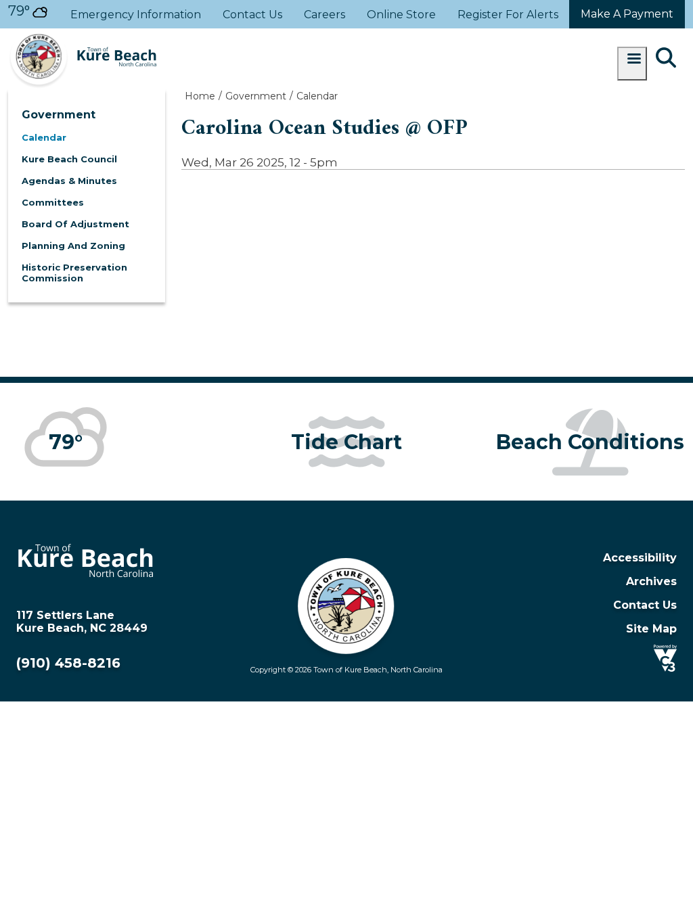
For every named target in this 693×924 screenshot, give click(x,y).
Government (58, 114)
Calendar (44, 137)
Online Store (401, 14)
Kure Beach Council (69, 159)
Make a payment (627, 13)
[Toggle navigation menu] (632, 63)
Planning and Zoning (73, 245)
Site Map (651, 628)
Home (200, 96)
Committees (53, 202)
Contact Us (252, 14)
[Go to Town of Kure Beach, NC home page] (82, 34)
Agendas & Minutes (69, 180)
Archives (651, 581)
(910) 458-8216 (68, 663)
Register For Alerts (507, 14)
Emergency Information (135, 14)
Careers (324, 14)
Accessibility (640, 557)
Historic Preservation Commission (74, 272)
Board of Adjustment (75, 223)
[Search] (666, 58)
